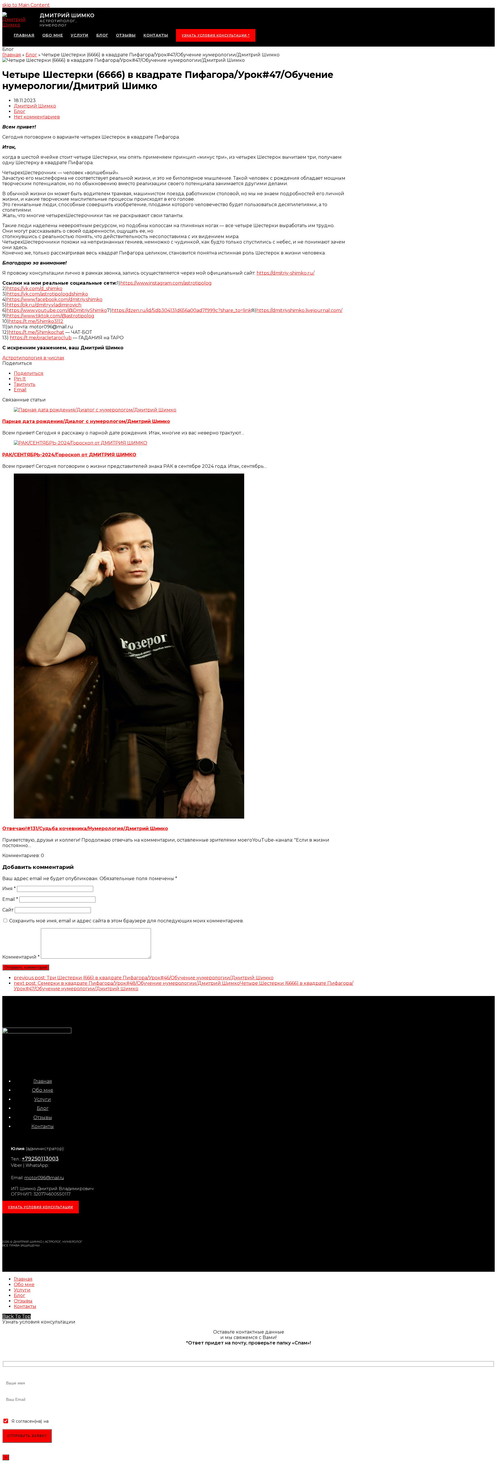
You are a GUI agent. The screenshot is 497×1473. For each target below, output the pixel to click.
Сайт (8, 910)
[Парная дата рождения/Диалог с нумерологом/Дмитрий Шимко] (95, 410)
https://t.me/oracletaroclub (41, 337)
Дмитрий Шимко (35, 106)
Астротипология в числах (33, 358)
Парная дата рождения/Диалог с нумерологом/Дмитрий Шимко (86, 421)
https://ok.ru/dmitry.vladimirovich (44, 305)
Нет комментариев (37, 117)
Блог (19, 111)
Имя (9, 888)
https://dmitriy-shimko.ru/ (285, 273)
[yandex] (81, 1226)
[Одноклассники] (52, 1226)
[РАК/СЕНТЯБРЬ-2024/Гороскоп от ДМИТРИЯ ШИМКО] (80, 443)
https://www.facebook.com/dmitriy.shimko (54, 299)
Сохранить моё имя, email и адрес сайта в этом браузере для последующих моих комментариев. (126, 921)
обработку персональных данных (84, 1421)
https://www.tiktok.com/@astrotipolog (50, 316)
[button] (28, 373)
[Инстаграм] (9, 1226)
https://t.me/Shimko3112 (36, 321)
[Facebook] (38, 1226)
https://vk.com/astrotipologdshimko (47, 294)
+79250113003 (40, 1159)
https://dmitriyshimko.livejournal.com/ (299, 310)
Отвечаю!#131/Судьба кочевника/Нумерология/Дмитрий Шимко (85, 828)
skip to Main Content (26, 5)
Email (10, 899)
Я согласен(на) (27, 1421)
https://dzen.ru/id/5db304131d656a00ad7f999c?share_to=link (181, 310)
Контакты (42, 1126)
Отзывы (42, 1117)
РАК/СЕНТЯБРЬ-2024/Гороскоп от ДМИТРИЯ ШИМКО (69, 454)
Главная (42, 1081)
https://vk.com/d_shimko (34, 288)
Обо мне (42, 1090)
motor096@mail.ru (44, 1177)
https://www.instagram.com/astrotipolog (166, 283)
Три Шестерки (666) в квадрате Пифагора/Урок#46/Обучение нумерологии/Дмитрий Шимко (144, 977)
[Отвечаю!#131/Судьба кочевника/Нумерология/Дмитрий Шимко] (129, 817)
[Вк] (23, 1226)
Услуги (42, 1099)
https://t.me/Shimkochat (36, 332)
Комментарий (21, 957)
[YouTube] (66, 1226)
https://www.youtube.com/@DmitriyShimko (57, 310)
